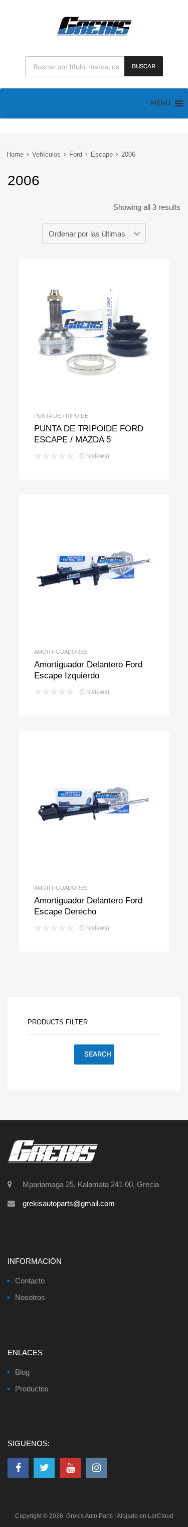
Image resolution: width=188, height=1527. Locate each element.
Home (15, 154)
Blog (22, 1372)
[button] (160, 103)
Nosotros (30, 1297)
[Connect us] (18, 1467)
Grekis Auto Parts (89, 1515)
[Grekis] (94, 33)
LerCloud (160, 1515)
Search (97, 1054)
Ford (75, 154)
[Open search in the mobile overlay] (94, 66)
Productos (32, 1388)
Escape (102, 154)
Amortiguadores (60, 652)
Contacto (30, 1280)
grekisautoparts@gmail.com (69, 1203)
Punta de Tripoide (61, 416)
